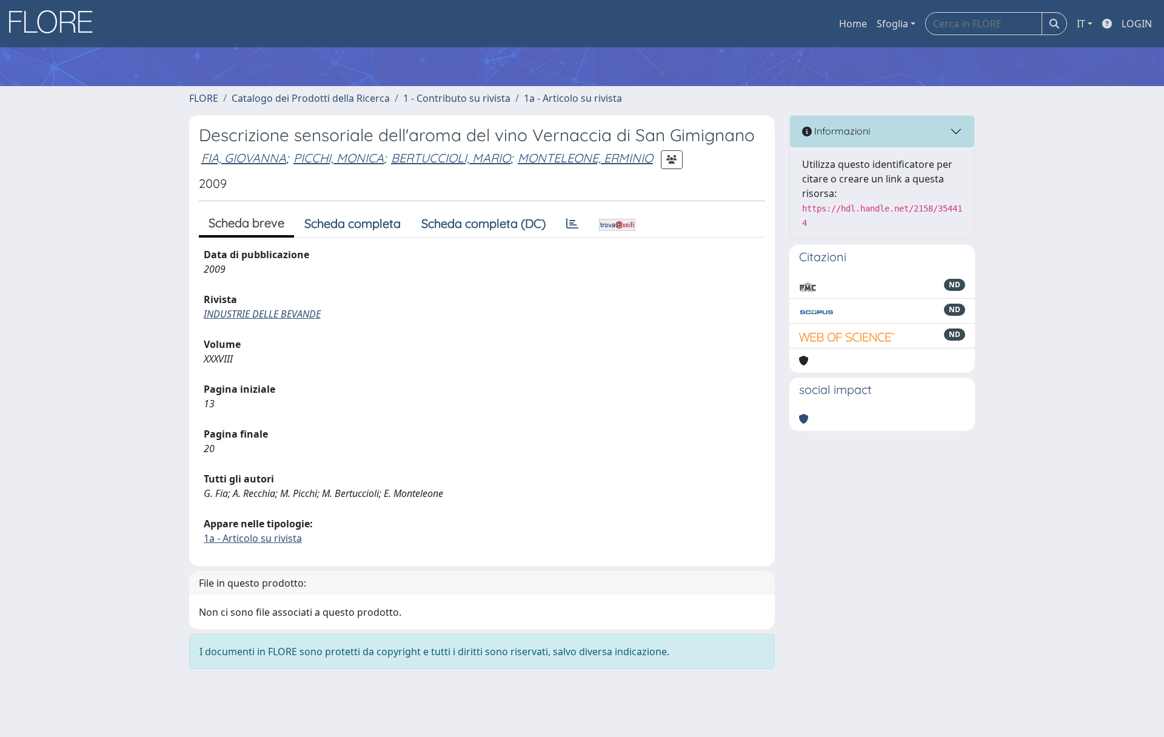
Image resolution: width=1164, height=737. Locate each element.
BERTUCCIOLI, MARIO (450, 157)
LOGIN (1137, 23)
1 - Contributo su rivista (456, 98)
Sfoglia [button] (892, 23)
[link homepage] (55, 23)
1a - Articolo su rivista (573, 98)
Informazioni (841, 131)
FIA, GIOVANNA (243, 157)
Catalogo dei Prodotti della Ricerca (311, 98)
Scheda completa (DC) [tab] (483, 223)
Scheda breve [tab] (246, 222)
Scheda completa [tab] (352, 223)
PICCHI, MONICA (338, 157)
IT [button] (1081, 23)
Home (853, 23)
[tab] (572, 223)
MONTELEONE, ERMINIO (585, 157)
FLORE (203, 98)
